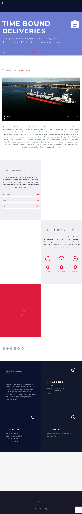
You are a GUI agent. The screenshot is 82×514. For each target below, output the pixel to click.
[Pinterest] (11, 348)
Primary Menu (78, 3)
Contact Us (41, 501)
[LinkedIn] (18, 348)
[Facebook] (4, 348)
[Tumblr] (15, 348)
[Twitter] (7, 348)
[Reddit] (22, 348)
